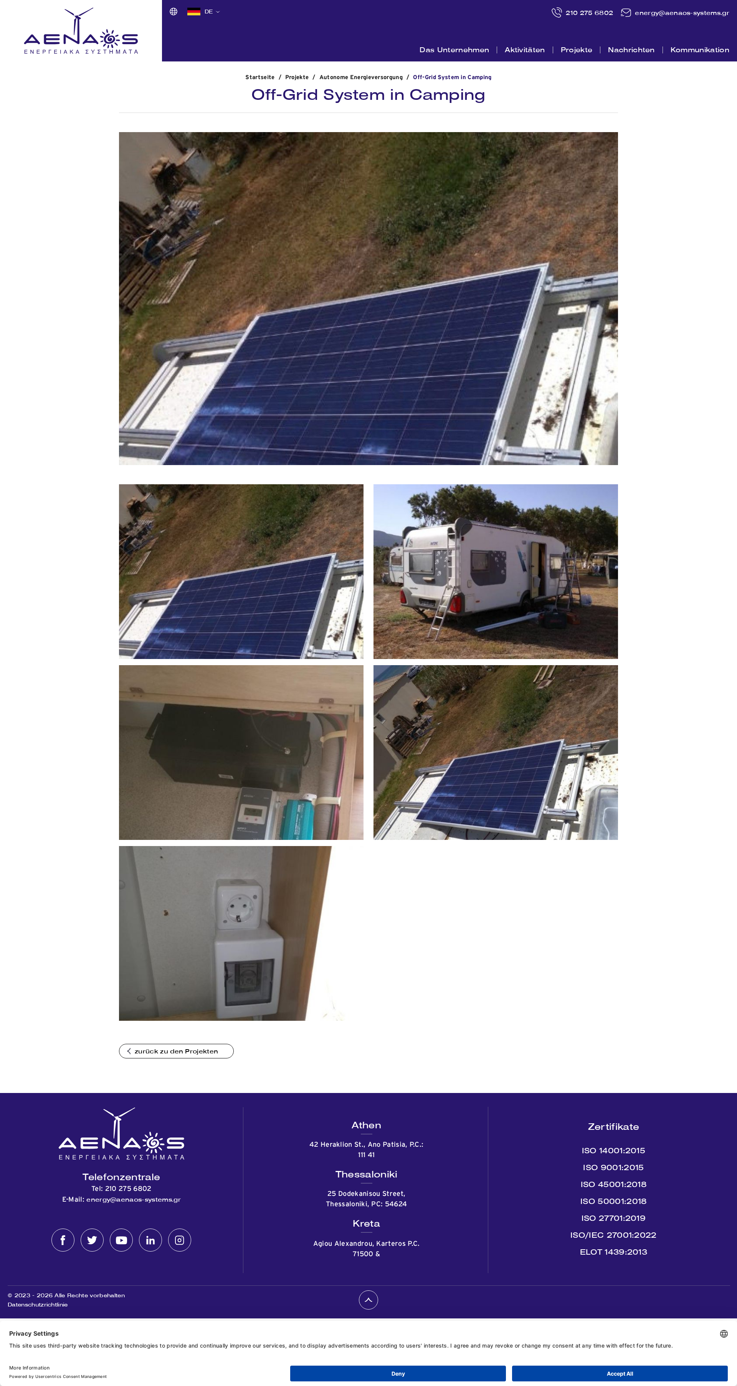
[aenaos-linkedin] (150, 1240)
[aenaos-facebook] (62, 1240)
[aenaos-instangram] (179, 1240)
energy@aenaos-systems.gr (682, 13)
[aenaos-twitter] (92, 1240)
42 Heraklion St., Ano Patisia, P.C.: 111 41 (366, 1150)
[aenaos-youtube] (121, 1240)
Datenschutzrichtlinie (38, 1304)
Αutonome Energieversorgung (361, 77)
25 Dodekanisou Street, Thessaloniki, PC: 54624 (366, 1199)
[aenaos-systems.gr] (81, 31)
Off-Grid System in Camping (452, 77)
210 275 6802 (589, 13)
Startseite (259, 77)
